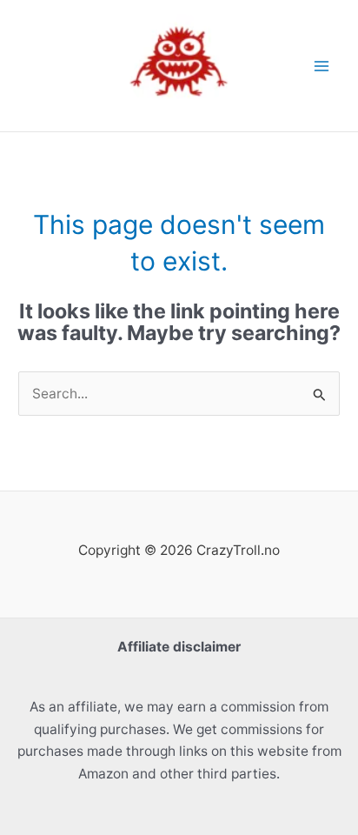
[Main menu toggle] (322, 65)
